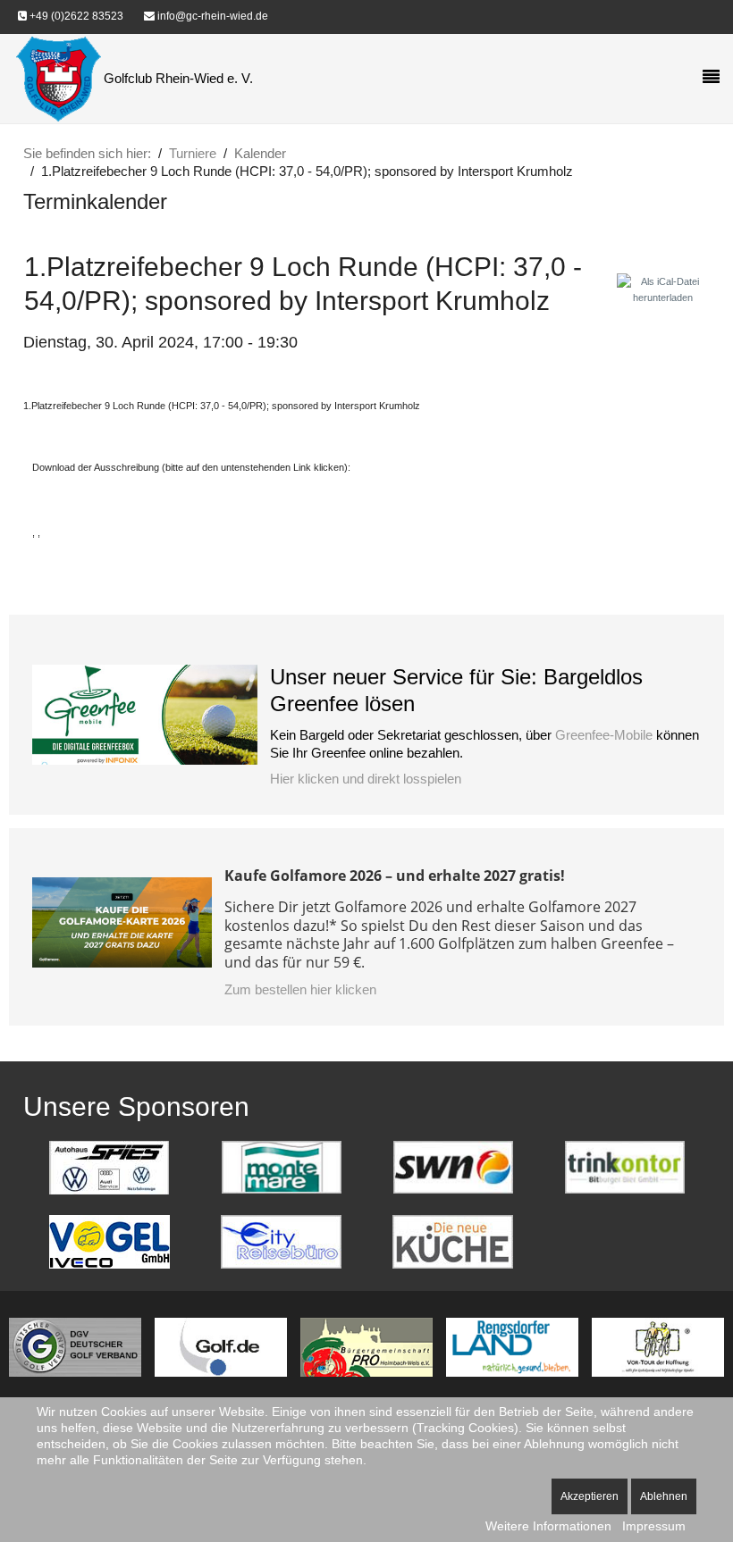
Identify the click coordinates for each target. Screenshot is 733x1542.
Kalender (260, 153)
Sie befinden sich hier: (87, 153)
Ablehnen (663, 1496)
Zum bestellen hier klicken (300, 989)
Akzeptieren (589, 1496)
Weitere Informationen (548, 1526)
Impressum (654, 1526)
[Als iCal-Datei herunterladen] (663, 288)
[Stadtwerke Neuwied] (453, 1166)
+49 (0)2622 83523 (75, 16)
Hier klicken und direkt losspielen (365, 778)
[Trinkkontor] (625, 1166)
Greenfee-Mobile (604, 734)
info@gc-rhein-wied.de (211, 16)
